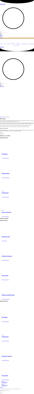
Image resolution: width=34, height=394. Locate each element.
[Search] (1, 34)
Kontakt (3, 381)
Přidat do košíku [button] (6, 158)
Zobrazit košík (2, 390)
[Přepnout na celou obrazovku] (1, 391)
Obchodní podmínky (5, 382)
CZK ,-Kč (1, 38)
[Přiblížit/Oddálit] (0, 391)
